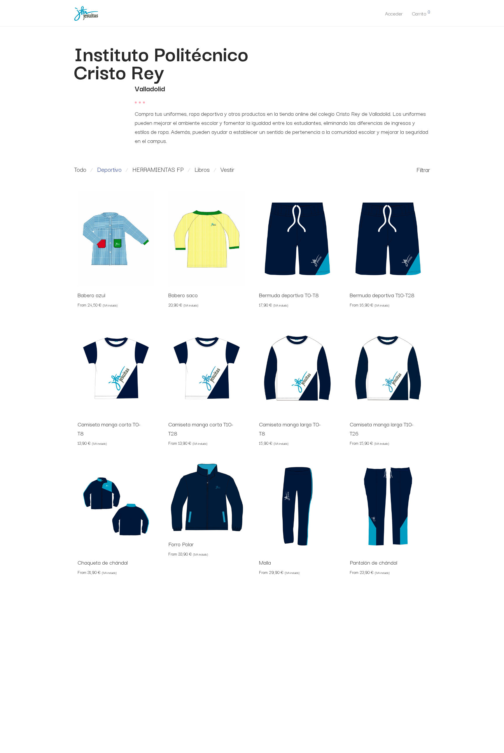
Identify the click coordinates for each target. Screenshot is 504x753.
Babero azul (91, 294)
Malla (265, 562)
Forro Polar (181, 544)
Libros (202, 169)
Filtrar (423, 169)
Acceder (394, 13)
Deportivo (109, 169)
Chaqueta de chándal (103, 562)
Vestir (227, 169)
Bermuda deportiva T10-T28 (382, 294)
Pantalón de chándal (373, 562)
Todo (80, 169)
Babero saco (183, 294)
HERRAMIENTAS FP (158, 169)
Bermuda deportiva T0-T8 (289, 294)
